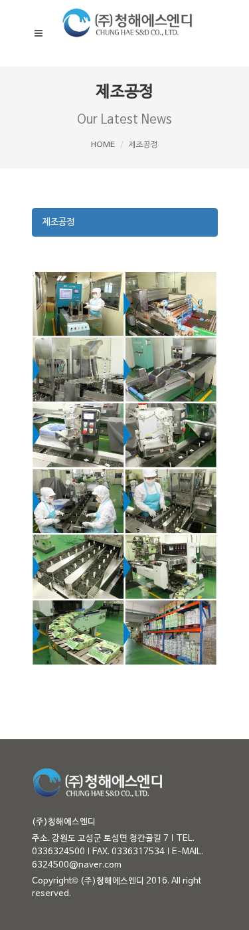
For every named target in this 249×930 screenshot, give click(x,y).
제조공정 (58, 222)
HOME (103, 145)
